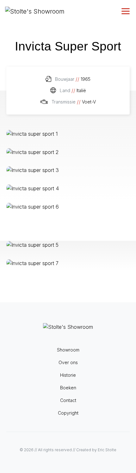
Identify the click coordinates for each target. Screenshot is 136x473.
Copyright (68, 413)
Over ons (68, 362)
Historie (68, 375)
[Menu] (126, 11)
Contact (68, 400)
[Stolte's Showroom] (35, 11)
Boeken (68, 387)
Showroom (68, 349)
